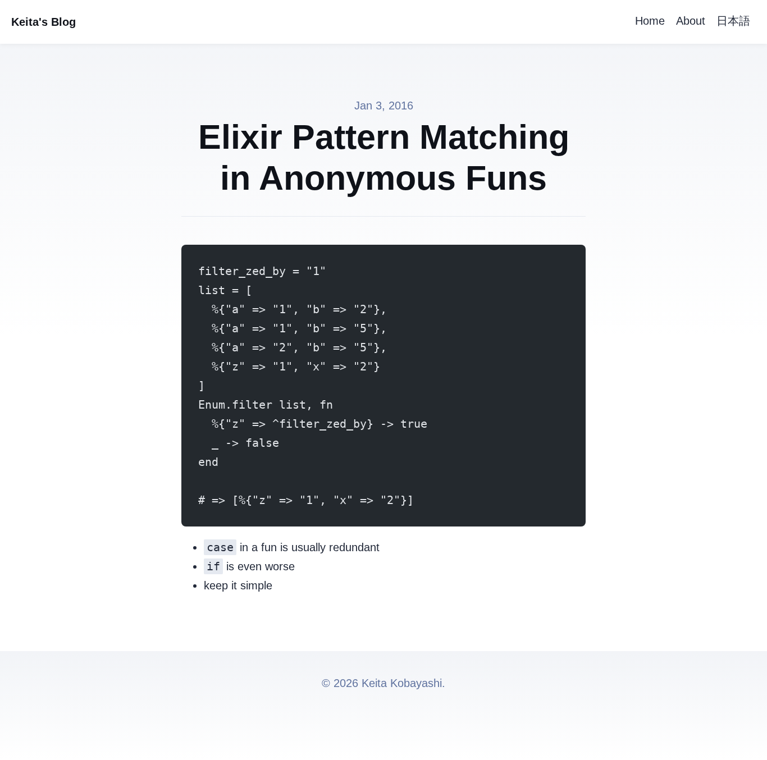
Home (650, 21)
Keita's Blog (43, 22)
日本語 (733, 21)
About (690, 21)
